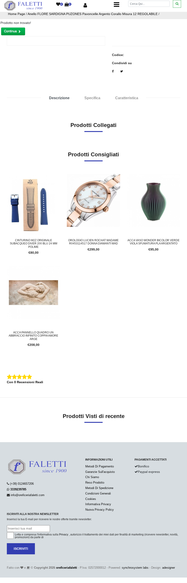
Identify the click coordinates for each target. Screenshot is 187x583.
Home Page (16, 14)
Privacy (63, 534)
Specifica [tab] (92, 98)
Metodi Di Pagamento (99, 466)
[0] (58, 4)
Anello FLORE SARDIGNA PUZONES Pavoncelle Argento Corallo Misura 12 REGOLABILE (93, 14)
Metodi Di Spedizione (99, 488)
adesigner (168, 567)
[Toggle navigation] (116, 4)
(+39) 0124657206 (22, 483)
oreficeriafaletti (66, 567)
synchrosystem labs (135, 567)
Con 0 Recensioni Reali (25, 382)
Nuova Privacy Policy (99, 509)
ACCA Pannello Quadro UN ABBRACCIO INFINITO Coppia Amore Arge (33, 336)
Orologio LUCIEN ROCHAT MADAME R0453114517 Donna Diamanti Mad (93, 242)
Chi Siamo (92, 477)
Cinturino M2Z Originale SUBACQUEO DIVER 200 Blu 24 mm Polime (33, 243)
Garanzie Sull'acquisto (100, 472)
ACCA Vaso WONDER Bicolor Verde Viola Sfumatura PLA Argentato (153, 242)
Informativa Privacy (98, 504)
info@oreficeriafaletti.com (27, 495)
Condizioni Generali (98, 493)
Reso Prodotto (94, 482)
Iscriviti (21, 548)
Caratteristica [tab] (126, 98)
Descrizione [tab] (59, 98)
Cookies (90, 499)
